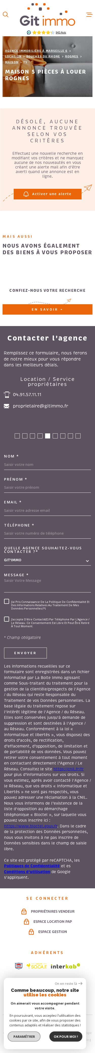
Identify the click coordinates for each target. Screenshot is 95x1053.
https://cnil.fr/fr (68, 769)
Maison (11, 62)
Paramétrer (24, 1036)
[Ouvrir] (6, 14)
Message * (16, 575)
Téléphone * (19, 525)
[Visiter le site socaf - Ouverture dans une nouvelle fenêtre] (36, 966)
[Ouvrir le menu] (89, 14)
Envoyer (25, 653)
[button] (17, 435)
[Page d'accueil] (47, 14)
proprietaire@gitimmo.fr (40, 406)
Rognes (72, 56)
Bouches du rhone (43, 56)
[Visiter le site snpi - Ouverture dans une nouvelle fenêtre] (19, 966)
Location (13, 56)
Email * (13, 502)
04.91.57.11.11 (27, 394)
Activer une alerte (51, 194)
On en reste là (66, 984)
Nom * (11, 456)
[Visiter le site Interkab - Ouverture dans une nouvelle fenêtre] (65, 966)
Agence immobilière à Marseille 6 (36, 51)
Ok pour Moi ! (66, 1036)
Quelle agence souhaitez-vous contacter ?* (43, 549)
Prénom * (15, 479)
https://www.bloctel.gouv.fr (30, 826)
